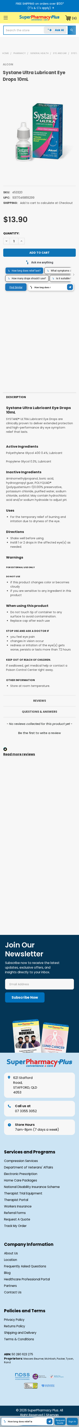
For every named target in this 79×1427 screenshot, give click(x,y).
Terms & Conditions (19, 1339)
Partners (10, 1286)
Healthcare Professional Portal (27, 1279)
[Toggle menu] (5, 17)
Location (10, 1260)
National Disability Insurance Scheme (32, 1187)
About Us (11, 1253)
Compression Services (21, 1161)
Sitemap (52, 1415)
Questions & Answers (39, 712)
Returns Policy (14, 1326)
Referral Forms (15, 1213)
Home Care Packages (20, 1180)
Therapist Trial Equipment (23, 1193)
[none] (39, 132)
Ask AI (59, 30)
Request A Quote (17, 1219)
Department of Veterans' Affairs (28, 1167)
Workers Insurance (18, 1206)
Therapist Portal (16, 1200)
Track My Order (15, 1226)
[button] (39, 732)
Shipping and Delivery (20, 1333)
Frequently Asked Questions (25, 1266)
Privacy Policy (14, 1320)
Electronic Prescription (20, 1174)
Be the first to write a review (39, 733)
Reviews (39, 701)
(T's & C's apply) (39, 8)
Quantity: (11, 233)
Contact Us (12, 1292)
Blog (7, 1273)
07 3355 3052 (26, 1108)
